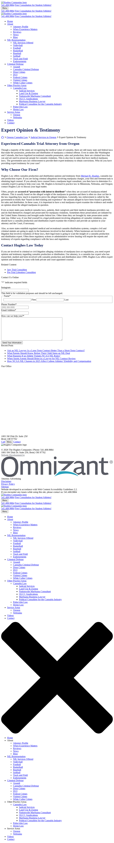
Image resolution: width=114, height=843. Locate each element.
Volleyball (18, 45)
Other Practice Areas (16, 85)
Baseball (17, 53)
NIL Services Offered (23, 42)
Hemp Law (18, 109)
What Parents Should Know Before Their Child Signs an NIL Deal (38, 353)
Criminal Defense (15, 64)
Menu (4, 8)
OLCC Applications (28, 98)
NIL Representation (16, 40)
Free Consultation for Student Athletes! (33, 5)
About (10, 24)
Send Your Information (12, 343)
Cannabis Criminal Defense (26, 69)
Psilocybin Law (20, 106)
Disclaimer (6, 481)
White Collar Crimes (22, 82)
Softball (16, 56)
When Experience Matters (25, 29)
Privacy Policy (8, 484)
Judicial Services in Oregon (43, 137)
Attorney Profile (20, 26)
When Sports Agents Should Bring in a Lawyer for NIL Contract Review (41, 358)
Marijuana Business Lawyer (32, 101)
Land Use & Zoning (28, 93)
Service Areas (13, 112)
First (34, 299)
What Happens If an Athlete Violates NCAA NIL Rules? (33, 356)
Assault (16, 66)
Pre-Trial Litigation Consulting (21, 272)
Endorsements (19, 61)
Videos (10, 120)
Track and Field (20, 58)
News (16, 34)
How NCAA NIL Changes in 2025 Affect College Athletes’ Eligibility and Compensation (49, 361)
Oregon (16, 114)
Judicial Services (27, 90)
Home (10, 21)
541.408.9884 (7, 5)
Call (3, 441)
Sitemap (5, 486)
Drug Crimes (19, 72)
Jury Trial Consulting (17, 269)
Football (17, 48)
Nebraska (17, 117)
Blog (15, 37)
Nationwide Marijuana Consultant (35, 96)
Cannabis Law (20, 88)
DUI (15, 74)
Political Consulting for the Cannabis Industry (40, 104)
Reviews (17, 32)
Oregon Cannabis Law (17, 137)
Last (66, 299)
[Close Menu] (57, 732)
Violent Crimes (20, 80)
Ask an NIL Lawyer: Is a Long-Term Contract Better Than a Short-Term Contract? (46, 350)
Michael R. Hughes (90, 176)
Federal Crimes (20, 77)
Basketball (18, 50)
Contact (10, 123)
